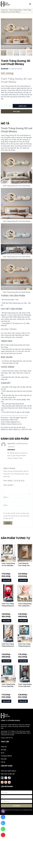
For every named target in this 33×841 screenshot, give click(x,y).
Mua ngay (16, 111)
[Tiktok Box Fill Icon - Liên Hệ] (9, 778)
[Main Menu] (30, 4)
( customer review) (15, 69)
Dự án (2, 752)
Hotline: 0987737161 (7, 738)
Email (5, 505)
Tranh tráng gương (15, 10)
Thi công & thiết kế (6, 756)
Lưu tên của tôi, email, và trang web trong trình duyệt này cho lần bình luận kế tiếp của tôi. (16, 515)
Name (5, 497)
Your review (8, 485)
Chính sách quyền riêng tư (8, 771)
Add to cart (22, 106)
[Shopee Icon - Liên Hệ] (2, 782)
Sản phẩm (4, 759)
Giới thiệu (3, 749)
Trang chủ (4, 10)
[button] (3, 34)
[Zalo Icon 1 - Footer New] (5, 778)
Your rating (8, 480)
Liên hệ (3, 762)
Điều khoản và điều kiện (8, 774)
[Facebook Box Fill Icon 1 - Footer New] (2, 778)
